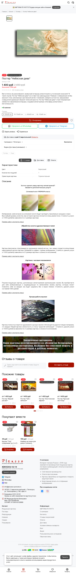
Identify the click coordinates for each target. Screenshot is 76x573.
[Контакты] (73, 2)
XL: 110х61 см (41, 114)
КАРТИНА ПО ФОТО (47, 509)
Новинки (5, 517)
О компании (44, 512)
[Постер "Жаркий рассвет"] (10, 386)
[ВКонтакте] (42, 491)
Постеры (18, 11)
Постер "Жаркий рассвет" (7, 399)
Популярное (6, 523)
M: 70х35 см (18, 114)
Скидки (4, 520)
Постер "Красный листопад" (63, 399)
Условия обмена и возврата (49, 525)
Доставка (40, 160)
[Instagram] (47, 491)
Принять (65, 557)
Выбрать (10, 407)
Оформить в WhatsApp (21, 126)
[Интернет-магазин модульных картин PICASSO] (10, 2)
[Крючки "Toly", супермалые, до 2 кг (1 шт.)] (10, 428)
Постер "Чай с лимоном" (25, 399)
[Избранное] (71, 120)
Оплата (53, 160)
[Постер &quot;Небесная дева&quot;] (41, 43)
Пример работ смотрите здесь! (13, 293)
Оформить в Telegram (58, 126)
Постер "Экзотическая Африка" (47, 399)
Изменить (34, 137)
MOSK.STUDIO (34, 546)
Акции (42, 531)
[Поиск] (68, 2)
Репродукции (6, 514)
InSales (50, 546)
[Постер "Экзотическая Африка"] (47, 386)
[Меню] (2, 2)
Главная (4, 11)
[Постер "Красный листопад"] (65, 386)
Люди (12, 153)
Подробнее (56, 7)
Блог (41, 528)
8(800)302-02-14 (9, 467)
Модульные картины (9, 509)
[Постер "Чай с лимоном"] (28, 386)
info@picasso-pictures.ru (12, 487)
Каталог (11, 11)
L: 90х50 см (30, 114)
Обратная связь (45, 537)
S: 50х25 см (7, 114)
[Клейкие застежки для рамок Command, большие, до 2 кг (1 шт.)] (28, 428)
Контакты (43, 514)
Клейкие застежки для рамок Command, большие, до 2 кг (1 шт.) (28, 442)
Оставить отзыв (61, 365)
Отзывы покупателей (47, 517)
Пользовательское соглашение (50, 534)
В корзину (36, 120)
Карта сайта (54, 544)
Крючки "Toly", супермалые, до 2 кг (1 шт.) (9, 442)
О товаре (26, 160)
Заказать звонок (9, 472)
